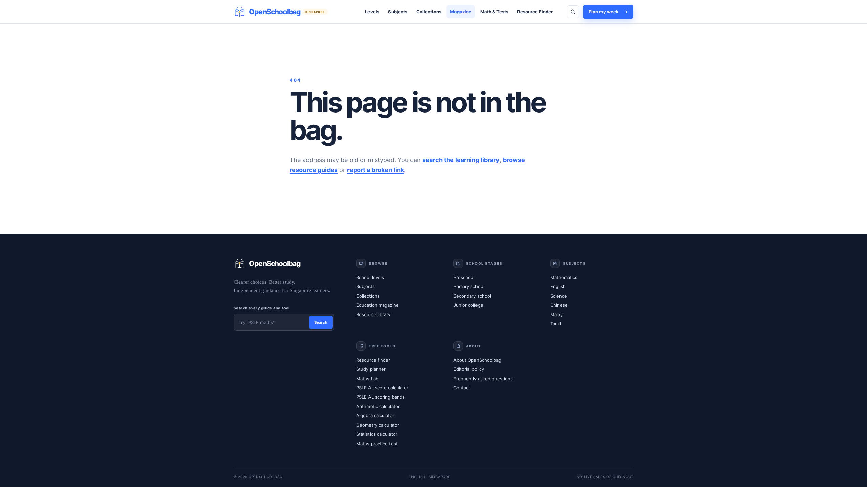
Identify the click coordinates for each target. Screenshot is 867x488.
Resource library (373, 314)
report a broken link (375, 170)
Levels (372, 11)
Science (558, 296)
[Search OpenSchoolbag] (573, 11)
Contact (461, 387)
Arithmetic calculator (378, 406)
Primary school (468, 286)
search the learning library (461, 159)
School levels (370, 277)
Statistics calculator (376, 434)
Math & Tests (494, 11)
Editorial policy (468, 369)
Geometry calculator (377, 425)
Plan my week (608, 11)
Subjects (397, 11)
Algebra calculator (375, 415)
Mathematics (563, 277)
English (558, 286)
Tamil (555, 323)
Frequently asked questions (483, 378)
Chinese (559, 305)
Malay (556, 314)
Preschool (463, 277)
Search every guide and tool (262, 308)
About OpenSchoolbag (477, 360)
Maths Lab (367, 378)
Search (320, 322)
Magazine (460, 11)
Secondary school (472, 296)
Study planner (371, 369)
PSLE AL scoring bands (380, 397)
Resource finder (373, 360)
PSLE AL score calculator (382, 387)
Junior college (468, 305)
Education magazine (377, 305)
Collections (428, 11)
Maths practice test (377, 443)
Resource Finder (535, 11)
